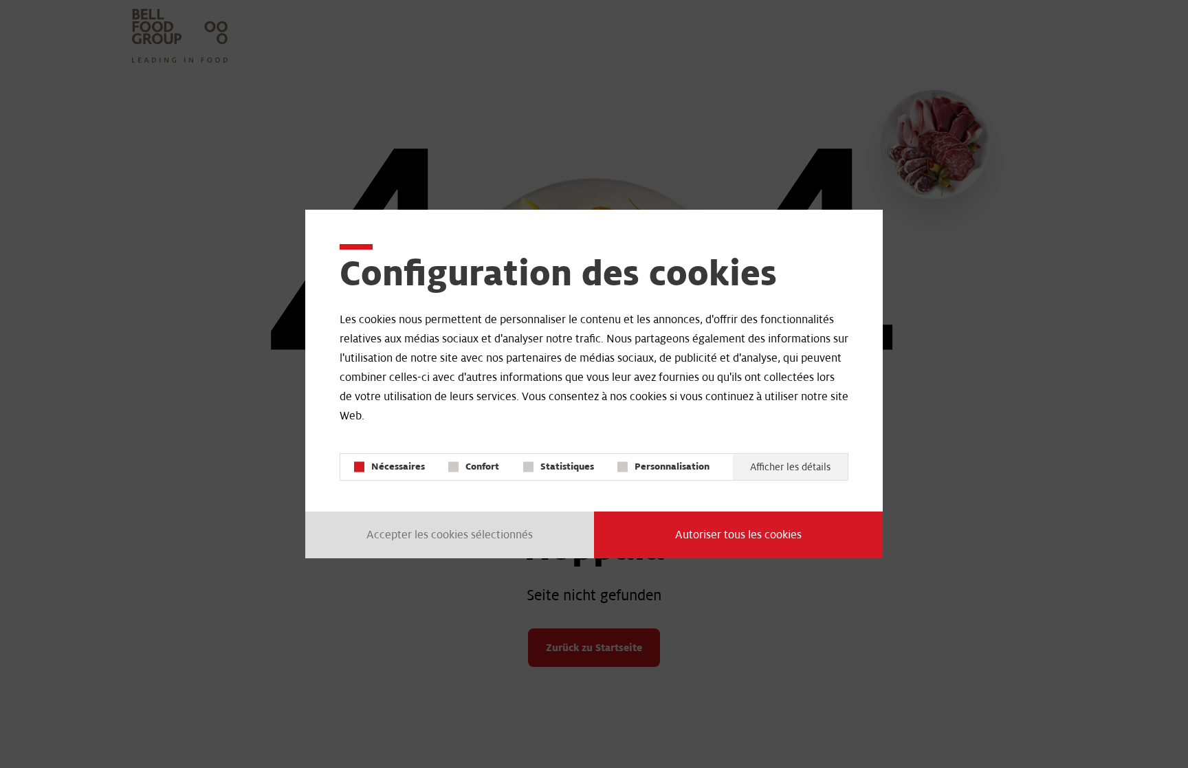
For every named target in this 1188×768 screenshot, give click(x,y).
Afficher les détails (790, 466)
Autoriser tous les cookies (738, 535)
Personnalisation (672, 466)
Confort (482, 466)
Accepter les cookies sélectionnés (449, 535)
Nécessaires (398, 466)
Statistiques (567, 466)
